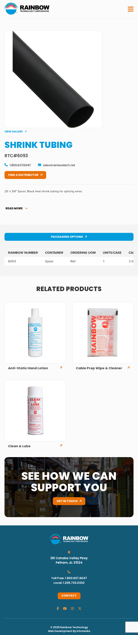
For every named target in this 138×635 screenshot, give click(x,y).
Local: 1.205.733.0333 (69, 583)
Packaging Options (67, 237)
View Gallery (13, 132)
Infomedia (83, 631)
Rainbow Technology (74, 627)
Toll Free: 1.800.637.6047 (69, 578)
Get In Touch (67, 501)
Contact (69, 595)
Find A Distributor (23, 175)
